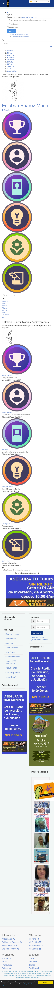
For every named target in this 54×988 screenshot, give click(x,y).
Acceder (11, 31)
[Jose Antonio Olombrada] (14, 722)
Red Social (34, 968)
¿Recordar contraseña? (39, 640)
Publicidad (6, 968)
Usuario (7, 110)
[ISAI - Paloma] (42, 872)
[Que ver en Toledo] (41, 740)
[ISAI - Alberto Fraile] (42, 856)
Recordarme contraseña (20, 36)
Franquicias (7, 964)
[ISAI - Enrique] (42, 840)
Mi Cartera (34, 948)
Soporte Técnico (9, 948)
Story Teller (6, 561)
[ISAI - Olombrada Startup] (41, 683)
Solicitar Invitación (12, 648)
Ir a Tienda (6, 958)
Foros (31, 958)
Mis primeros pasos (12, 634)
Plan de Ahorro (11, 638)
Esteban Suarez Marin (25, 105)
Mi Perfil (33, 938)
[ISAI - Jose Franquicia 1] (42, 888)
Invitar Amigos (10, 652)
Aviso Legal (10, 643)
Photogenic (6, 524)
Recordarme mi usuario (20, 34)
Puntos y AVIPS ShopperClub (11, 662)
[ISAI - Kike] (42, 903)
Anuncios (33, 961)
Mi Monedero (35, 945)
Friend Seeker (7, 412)
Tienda (32, 964)
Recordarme (13, 28)
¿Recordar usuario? (38, 637)
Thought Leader (7, 486)
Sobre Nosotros (9, 945)
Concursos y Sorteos (13, 672)
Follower (5, 449)
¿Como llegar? (11, 677)
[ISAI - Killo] (42, 825)
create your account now (29, 17)
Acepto (45, 982)
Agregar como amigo (9, 295)
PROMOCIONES (11, 668)
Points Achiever (7, 375)
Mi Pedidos (34, 942)
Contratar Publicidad (13, 656)
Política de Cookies (11, 942)
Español (35, 1)
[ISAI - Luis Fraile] (42, 809)
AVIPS (5, 961)
